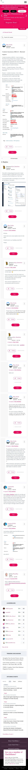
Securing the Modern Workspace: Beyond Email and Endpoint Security (13, 729)
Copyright (5, 768)
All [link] (10, 681)
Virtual (5, 693)
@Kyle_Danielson (10, 494)
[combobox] (14, 37)
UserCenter (22, 768)
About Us (17, 768)
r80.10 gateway (16, 140)
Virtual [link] (14, 681)
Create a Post (22, 28)
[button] (5, 11)
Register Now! (11, 22)
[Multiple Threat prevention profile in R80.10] (2, 158)
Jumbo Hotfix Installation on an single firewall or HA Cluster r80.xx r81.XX (12, 663)
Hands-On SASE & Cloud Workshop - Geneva (13, 713)
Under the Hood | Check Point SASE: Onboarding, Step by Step (13, 722)
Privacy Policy (21, 7)
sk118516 (22, 345)
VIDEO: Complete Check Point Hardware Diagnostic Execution (13, 668)
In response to (10, 230)
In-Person (6, 684)
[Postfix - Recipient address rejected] (26, 158)
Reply (12, 152)
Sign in (6, 757)
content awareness (9, 140)
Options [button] (25, 32)
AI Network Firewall (7, 32)
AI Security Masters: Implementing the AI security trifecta (13, 706)
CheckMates (8, 734)
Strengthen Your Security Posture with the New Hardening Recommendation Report (13, 659)
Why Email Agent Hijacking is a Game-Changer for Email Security (13, 697)
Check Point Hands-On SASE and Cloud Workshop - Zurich (12, 689)
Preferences (22, 11)
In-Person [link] (20, 681)
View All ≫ (5, 647)
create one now (12, 763)
